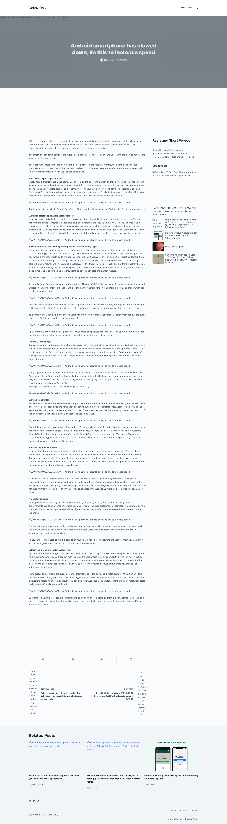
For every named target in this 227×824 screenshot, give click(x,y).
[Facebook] (43, 659)
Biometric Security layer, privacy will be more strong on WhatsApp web (181, 235)
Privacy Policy (191, 819)
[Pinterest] (102, 659)
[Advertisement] (87, 114)
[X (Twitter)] (72, 659)
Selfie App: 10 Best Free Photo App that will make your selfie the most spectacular (175, 211)
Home (182, 8)
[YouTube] (38, 801)
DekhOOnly (38, 8)
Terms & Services (175, 819)
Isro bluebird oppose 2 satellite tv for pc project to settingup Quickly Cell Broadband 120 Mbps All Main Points (180, 223)
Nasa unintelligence (175, 246)
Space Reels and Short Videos (168, 150)
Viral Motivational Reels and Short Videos (173, 157)
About (173, 810)
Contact (182, 810)
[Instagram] (34, 801)
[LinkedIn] (131, 659)
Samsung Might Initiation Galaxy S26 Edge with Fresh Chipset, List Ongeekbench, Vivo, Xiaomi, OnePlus (181, 258)
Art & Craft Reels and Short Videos (170, 153)
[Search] (197, 8)
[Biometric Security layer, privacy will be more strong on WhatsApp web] (171, 756)
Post (190, 8)
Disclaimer (193, 810)
